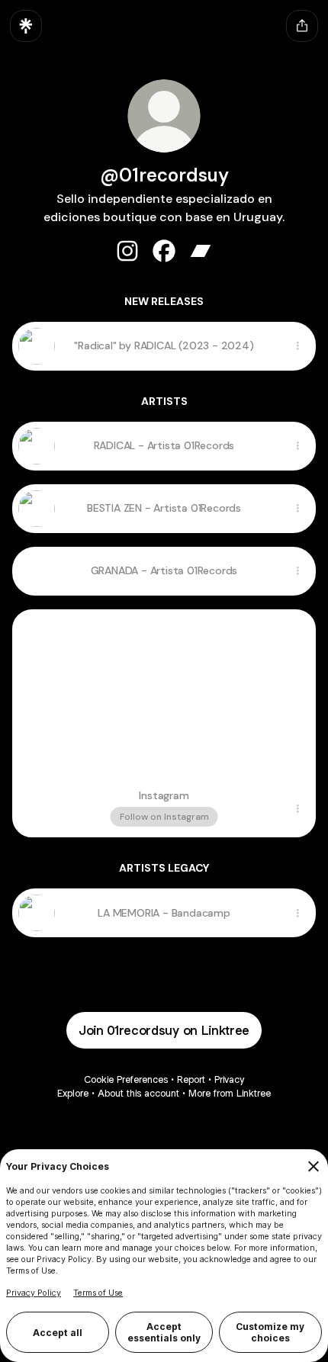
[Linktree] (26, 26)
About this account (138, 1093)
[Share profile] (302, 26)
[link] (127, 251)
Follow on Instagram (164, 817)
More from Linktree (229, 1093)
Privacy (229, 1079)
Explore (72, 1093)
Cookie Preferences (126, 1079)
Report (191, 1079)
